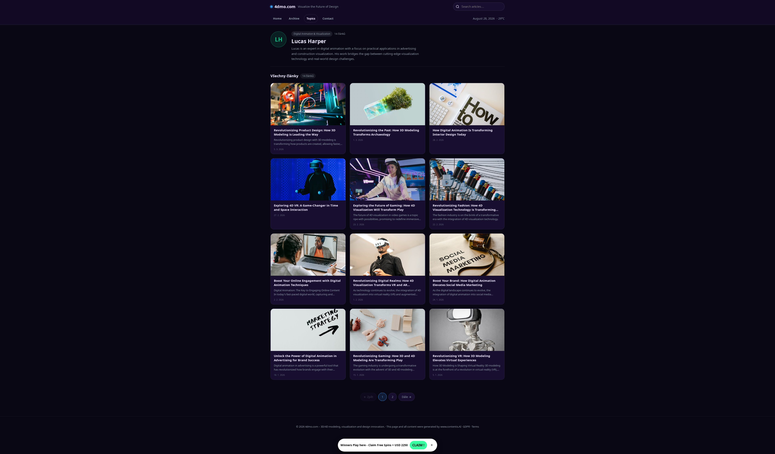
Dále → (406, 397)
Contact (328, 18)
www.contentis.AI (450, 426)
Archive (294, 18)
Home (277, 18)
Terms (475, 426)
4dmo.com (284, 6)
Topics (311, 18)
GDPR (466, 426)
